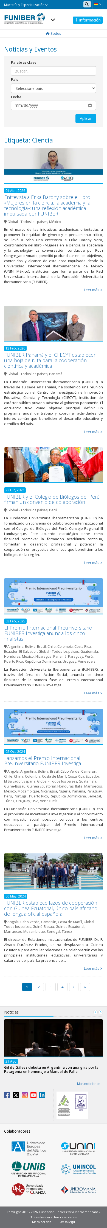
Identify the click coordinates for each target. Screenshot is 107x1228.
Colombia (65, 646)
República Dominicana (43, 661)
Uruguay (69, 661)
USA (35, 801)
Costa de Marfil (54, 776)
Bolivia (30, 646)
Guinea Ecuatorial (41, 786)
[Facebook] (7, 1096)
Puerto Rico (13, 661)
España (29, 781)
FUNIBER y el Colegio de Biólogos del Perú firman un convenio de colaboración (52, 499)
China (18, 776)
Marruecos (93, 786)
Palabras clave (23, 62)
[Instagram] (25, 1096)
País (14, 79)
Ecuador (11, 651)
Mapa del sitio (41, 1222)
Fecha (16, 96)
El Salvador (28, 651)
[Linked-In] (42, 1096)
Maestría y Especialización (24, 4)
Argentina (15, 646)
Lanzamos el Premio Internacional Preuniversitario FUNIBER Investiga (42, 761)
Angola (13, 771)
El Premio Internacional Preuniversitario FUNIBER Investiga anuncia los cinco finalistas (48, 633)
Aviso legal (67, 1222)
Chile (51, 646)
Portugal (20, 796)
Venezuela (86, 661)
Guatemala (89, 651)
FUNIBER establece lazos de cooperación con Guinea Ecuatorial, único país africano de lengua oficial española (50, 908)
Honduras (12, 656)
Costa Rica (82, 646)
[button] (97, 4)
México (55, 221)
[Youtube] (33, 1096)
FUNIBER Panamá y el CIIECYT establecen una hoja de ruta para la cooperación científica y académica (50, 360)
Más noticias (87, 1083)
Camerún (88, 771)
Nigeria (64, 791)
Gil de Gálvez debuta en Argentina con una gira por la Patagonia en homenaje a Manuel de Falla (51, 1069)
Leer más (91, 289)
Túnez (9, 801)
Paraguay (75, 656)
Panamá (55, 374)
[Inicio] (24, 16)
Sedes (55, 33)
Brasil (41, 646)
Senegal (94, 796)
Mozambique (28, 791)
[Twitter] (16, 1096)
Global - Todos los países (27, 221)
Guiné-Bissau (15, 786)
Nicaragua (43, 656)
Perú (53, 510)
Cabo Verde (70, 771)
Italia (79, 786)
